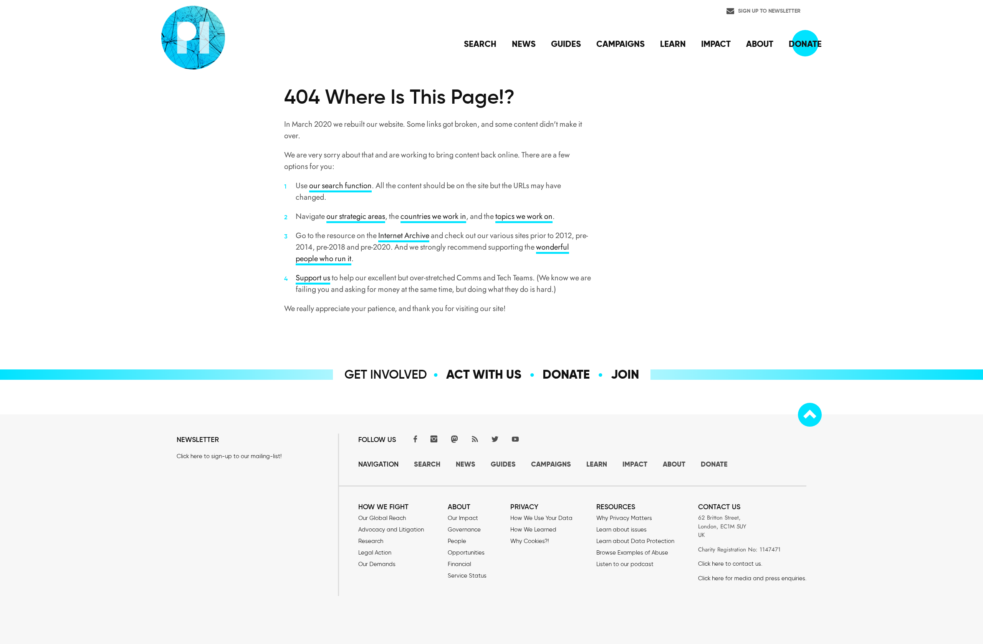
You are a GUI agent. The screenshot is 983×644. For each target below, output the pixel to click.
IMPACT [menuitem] (716, 43)
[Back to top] (810, 415)
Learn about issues (621, 529)
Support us (313, 277)
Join (625, 374)
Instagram (433, 439)
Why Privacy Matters (624, 518)
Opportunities (466, 552)
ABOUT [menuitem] (759, 43)
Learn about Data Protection (635, 541)
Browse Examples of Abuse (632, 552)
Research (370, 541)
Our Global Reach (382, 518)
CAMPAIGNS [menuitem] (620, 43)
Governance (464, 529)
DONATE (714, 464)
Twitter (495, 439)
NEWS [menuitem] (524, 43)
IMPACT (634, 464)
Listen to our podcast (625, 564)
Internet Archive (403, 235)
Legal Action (374, 552)
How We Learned (533, 529)
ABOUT (674, 464)
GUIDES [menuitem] (566, 43)
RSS (474, 439)
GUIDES (503, 464)
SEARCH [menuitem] (480, 43)
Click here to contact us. (730, 563)
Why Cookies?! (529, 541)
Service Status (467, 575)
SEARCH (427, 464)
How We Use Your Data (541, 518)
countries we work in (433, 216)
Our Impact (463, 518)
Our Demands (377, 564)
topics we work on (524, 216)
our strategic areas (355, 216)
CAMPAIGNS (551, 464)
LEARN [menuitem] (673, 43)
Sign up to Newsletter (769, 10)
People (457, 541)
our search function (340, 185)
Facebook (413, 439)
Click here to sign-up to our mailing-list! (229, 456)
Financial (459, 564)
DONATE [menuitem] (805, 43)
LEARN (596, 464)
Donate (566, 374)
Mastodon (454, 439)
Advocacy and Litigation (391, 529)
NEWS (465, 464)
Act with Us (483, 374)
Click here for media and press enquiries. (752, 578)
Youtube (515, 439)
